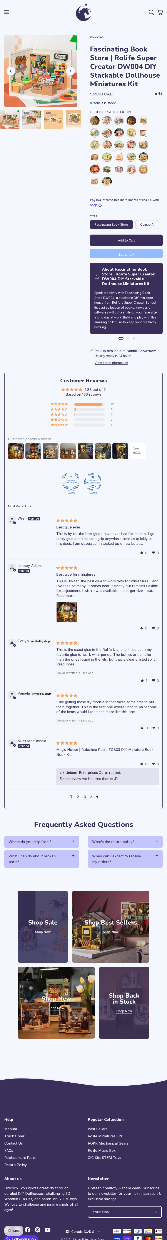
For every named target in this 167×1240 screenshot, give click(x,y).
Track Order (14, 1136)
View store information (111, 363)
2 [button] (78, 797)
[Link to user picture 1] (66, 612)
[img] (159, 93)
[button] (151, 12)
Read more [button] (65, 595)
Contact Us (13, 1143)
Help (8, 1119)
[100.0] (71, 482)
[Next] (70, 71)
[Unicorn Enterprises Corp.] (83, 12)
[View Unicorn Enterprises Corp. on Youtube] (47, 1230)
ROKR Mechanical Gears (108, 1143)
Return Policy (15, 1165)
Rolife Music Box (102, 1150)
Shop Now (43, 932)
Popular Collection (106, 1119)
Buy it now (126, 254)
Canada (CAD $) (83, 1231)
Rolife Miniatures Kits (105, 1136)
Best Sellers (97, 1129)
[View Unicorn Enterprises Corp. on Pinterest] (37, 1230)
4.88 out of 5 (95, 389)
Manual (10, 1129)
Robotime (97, 37)
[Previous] (11, 71)
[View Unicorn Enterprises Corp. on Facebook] (27, 1230)
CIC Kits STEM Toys (104, 1157)
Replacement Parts (20, 1157)
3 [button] (85, 797)
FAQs (8, 1150)
